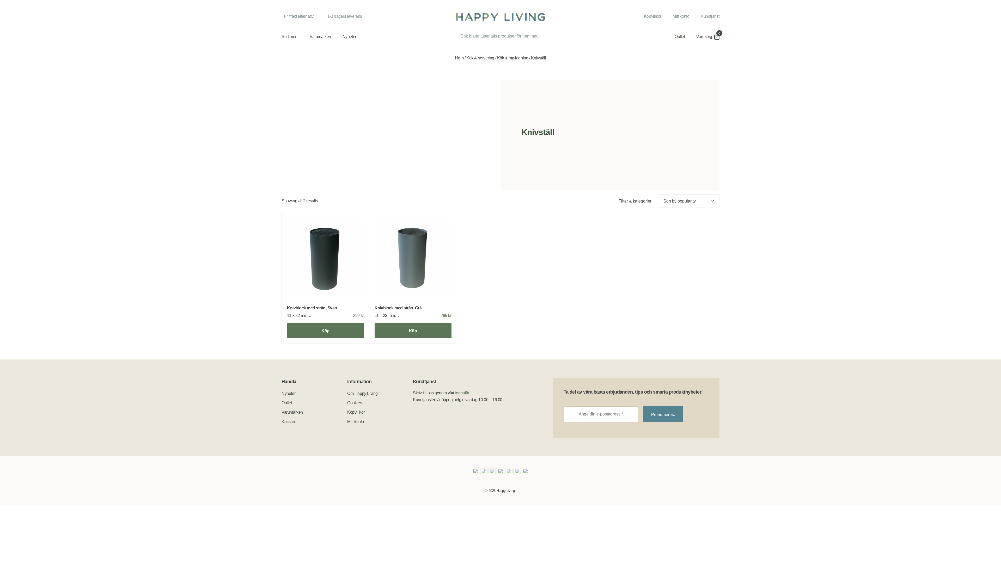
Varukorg (704, 36)
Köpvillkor (652, 16)
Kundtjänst (710, 16)
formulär (462, 393)
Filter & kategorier (635, 201)
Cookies (354, 403)
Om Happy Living (362, 393)
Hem (459, 58)
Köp (325, 331)
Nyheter (349, 36)
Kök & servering (480, 58)
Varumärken (320, 36)
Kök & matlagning (512, 58)
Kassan (288, 421)
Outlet (680, 36)
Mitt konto (681, 16)
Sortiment (290, 36)
